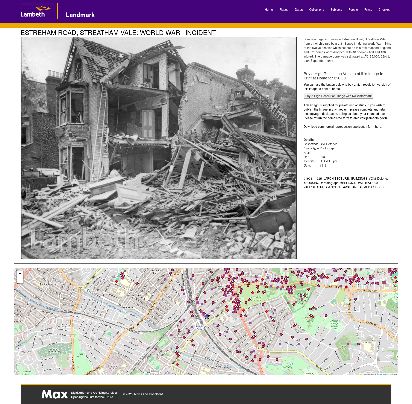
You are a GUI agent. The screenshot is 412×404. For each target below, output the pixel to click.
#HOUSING (311, 183)
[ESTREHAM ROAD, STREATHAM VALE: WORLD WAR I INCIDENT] (159, 148)
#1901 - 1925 (313, 178)
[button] (238, 300)
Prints (368, 9)
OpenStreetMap (382, 374)
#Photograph (330, 183)
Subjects (336, 9)
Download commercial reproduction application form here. (343, 126)
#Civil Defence (379, 178)
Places (283, 9)
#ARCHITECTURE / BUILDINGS (345, 178)
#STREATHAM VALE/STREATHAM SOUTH (341, 185)
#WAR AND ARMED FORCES (363, 187)
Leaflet (364, 374)
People (353, 9)
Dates (299, 9)
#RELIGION (348, 183)
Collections (316, 9)
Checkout (385, 9)
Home (269, 9)
